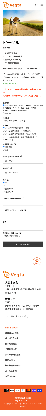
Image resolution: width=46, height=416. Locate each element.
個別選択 (8, 113)
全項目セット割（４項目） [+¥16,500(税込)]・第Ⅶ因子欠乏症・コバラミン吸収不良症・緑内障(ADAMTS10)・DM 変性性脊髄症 (23, 108)
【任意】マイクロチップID (13, 210)
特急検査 (6, 118)
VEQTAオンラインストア (26, 404)
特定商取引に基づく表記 (23, 398)
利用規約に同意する (10, 233)
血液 (6, 150)
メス (6, 186)
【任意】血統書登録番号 (12, 199)
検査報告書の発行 (12, 365)
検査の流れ (10, 360)
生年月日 (6, 168)
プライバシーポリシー (23, 401)
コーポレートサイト (15, 316)
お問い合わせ (11, 376)
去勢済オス (9, 189)
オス (6, 183)
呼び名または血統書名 (11, 157)
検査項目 (6, 103)
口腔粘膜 (8, 147)
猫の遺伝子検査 (12, 338)
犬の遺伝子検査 (12, 333)
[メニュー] (41, 5)
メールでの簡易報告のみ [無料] (17, 128)
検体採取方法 (8, 144)
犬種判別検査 (11, 349)
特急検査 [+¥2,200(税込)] (15, 121)
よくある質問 (11, 371)
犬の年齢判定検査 (12, 354)
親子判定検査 (11, 344)
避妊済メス (9, 192)
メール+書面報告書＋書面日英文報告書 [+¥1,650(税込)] (20, 138)
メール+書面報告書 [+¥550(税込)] (18, 131)
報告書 (5, 125)
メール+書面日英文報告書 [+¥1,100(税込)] (20, 134)
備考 (4, 222)
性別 (4, 180)
